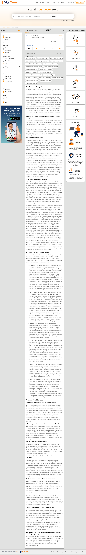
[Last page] (60, 53)
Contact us (71, 2)
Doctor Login (80, 2)
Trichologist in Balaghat (31, 83)
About (53, 2)
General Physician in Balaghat (51, 66)
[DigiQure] (22, 552)
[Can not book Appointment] (52, 48)
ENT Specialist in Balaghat (56, 61)
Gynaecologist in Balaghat (32, 69)
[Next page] (57, 53)
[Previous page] (54, 53)
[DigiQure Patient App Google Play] (11, 143)
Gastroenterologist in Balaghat (51, 63)
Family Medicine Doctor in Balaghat (34, 63)
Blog (48, 2)
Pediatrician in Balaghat (57, 77)
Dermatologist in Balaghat (42, 61)
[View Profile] (60, 48)
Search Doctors (40, 2)
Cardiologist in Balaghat (42, 58)
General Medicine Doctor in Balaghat (34, 66)
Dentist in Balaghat (30, 61)
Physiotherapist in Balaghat (32, 80)
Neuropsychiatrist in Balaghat (45, 72)
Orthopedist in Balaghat (44, 77)
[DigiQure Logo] (9, 3)
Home (3, 27)
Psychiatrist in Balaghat (45, 80)
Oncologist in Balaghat (49, 75)
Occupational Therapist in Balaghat (34, 75)
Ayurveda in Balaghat (30, 58)
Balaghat (8, 27)
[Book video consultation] (44, 48)
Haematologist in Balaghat (46, 69)
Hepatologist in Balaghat (31, 72)
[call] (36, 48)
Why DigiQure (61, 2)
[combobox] (31, 16)
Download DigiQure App (71, 551)
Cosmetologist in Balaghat (56, 58)
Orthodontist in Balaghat (31, 77)
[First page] (50, 53)
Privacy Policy (82, 551)
